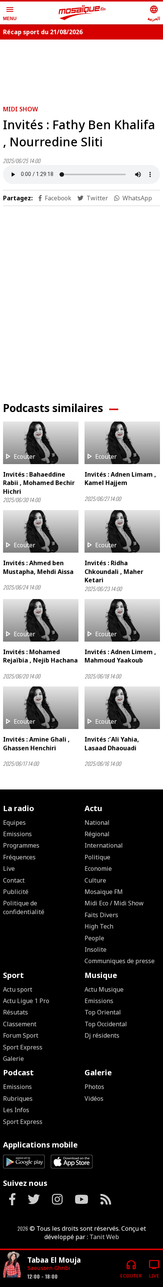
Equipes (14, 822)
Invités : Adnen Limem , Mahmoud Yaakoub (120, 656)
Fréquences (19, 857)
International (104, 845)
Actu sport (17, 989)
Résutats (15, 1012)
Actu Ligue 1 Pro (26, 1001)
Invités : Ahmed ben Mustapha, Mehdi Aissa (38, 567)
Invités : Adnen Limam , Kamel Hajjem (120, 478)
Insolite (96, 949)
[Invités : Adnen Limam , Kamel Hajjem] (122, 443)
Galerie (13, 1058)
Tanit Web (104, 1237)
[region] (81, 69)
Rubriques (18, 1098)
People (94, 938)
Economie (98, 868)
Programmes (21, 845)
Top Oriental (103, 1012)
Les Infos (16, 1110)
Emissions (17, 834)
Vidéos (94, 1098)
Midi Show (20, 109)
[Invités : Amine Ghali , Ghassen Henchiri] (40, 707)
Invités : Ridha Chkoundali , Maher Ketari (114, 571)
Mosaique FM (104, 892)
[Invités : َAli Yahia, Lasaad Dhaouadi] (122, 707)
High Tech (99, 926)
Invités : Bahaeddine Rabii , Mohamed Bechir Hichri (39, 483)
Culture (95, 880)
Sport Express (22, 1047)
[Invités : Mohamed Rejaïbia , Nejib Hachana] (40, 620)
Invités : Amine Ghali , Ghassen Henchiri (36, 743)
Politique (97, 857)
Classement (19, 1024)
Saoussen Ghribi (48, 1267)
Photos (94, 1087)
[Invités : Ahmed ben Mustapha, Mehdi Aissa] (40, 531)
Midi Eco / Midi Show (114, 903)
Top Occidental (106, 1024)
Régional (97, 834)
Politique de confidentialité (23, 907)
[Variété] (12, 1265)
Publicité (15, 892)
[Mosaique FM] (82, 13)
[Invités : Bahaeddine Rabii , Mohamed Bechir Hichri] (40, 443)
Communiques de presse (120, 961)
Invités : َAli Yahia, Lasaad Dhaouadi (112, 743)
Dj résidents (102, 1035)
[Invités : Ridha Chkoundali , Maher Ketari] (122, 531)
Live (9, 868)
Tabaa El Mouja (54, 1260)
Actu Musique (104, 989)
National (97, 822)
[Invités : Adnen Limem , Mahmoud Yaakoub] (122, 620)
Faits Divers (101, 915)
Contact (14, 880)
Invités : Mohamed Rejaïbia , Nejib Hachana (40, 656)
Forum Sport (20, 1035)
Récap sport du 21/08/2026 (43, 32)
